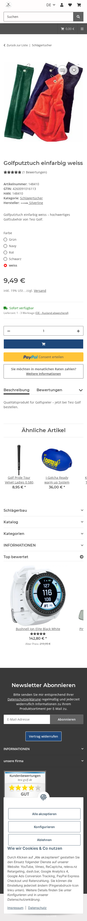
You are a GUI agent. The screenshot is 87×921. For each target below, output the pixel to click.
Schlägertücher (31, 198)
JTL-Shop (51, 915)
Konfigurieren (44, 827)
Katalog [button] (11, 522)
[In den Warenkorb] (7, 59)
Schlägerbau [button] (15, 510)
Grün (13, 239)
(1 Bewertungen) (34, 172)
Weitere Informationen (43, 374)
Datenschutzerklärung (24, 699)
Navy (12, 246)
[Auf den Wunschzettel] (74, 70)
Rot (11, 252)
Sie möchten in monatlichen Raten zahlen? (43, 371)
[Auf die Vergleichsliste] (62, 70)
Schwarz (15, 259)
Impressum (15, 908)
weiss (13, 265)
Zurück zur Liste (17, 45)
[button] (62, 4)
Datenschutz (37, 908)
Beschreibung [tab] (16, 390)
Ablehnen (44, 840)
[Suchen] (78, 16)
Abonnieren (67, 719)
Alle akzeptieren (44, 814)
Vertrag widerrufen (43, 736)
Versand (40, 290)
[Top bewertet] (81, 557)
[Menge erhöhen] (78, 330)
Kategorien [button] (14, 534)
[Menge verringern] (9, 330)
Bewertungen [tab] (49, 390)
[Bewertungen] (38, 634)
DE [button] (48, 4)
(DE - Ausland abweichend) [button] (51, 313)
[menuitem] (67, 28)
